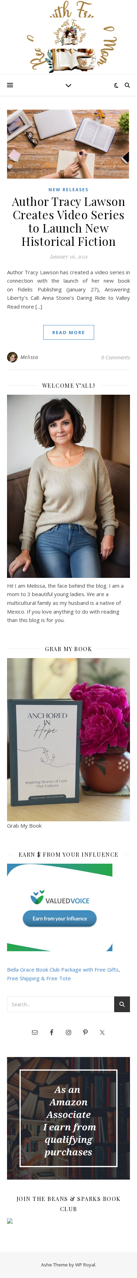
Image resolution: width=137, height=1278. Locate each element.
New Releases (68, 190)
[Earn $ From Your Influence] (68, 907)
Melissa (29, 357)
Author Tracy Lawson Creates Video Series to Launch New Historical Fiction (68, 221)
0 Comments (115, 357)
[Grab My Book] (68, 740)
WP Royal (85, 1265)
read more (68, 332)
